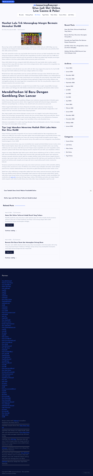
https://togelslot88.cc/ (7, 351)
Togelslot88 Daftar (6, 301)
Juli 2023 (68, 89)
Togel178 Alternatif (6, 359)
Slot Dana (4, 394)
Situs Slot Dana (6, 347)
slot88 (3, 305)
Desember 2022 (70, 115)
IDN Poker (13, 439)
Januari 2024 (69, 71)
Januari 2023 (69, 111)
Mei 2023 (68, 97)
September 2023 (70, 82)
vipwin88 (4, 331)
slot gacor (4, 383)
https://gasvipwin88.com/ (8, 368)
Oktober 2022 (69, 122)
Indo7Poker (5, 295)
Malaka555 (4, 349)
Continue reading (10, 230)
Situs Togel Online (6, 370)
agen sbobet (5, 414)
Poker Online (54, 14)
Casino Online (62, 14)
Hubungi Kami (29, 14)
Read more (9, 225)
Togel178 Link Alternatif (8, 377)
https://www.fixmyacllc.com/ (9, 340)
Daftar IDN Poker (6, 286)
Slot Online (38, 14)
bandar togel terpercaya (8, 323)
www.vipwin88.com (6, 284)
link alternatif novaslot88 (8, 372)
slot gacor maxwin (6, 321)
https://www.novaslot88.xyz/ (9, 388)
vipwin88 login (5, 361)
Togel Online (45, 14)
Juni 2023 (68, 93)
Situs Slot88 (5, 344)
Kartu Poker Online (7, 299)
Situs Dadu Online (24, 432)
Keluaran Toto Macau (7, 282)
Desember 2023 (70, 75)
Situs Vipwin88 (5, 413)
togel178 (4, 290)
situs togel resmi (6, 375)
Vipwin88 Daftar (6, 357)
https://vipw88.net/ (6, 338)
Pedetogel (16, 420)
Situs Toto (4, 379)
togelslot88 (4, 318)
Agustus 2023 (69, 86)
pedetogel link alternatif (8, 401)
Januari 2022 (69, 126)
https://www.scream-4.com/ (8, 312)
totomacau (4, 385)
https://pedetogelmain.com (8, 327)
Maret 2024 (69, 68)
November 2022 (70, 119)
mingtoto (4, 392)
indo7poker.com (6, 303)
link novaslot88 (5, 396)
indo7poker (5, 297)
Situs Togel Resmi (6, 325)
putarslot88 (5, 314)
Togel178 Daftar (6, 355)
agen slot (4, 316)
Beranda (21, 14)
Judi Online (71, 14)
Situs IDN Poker (25, 452)
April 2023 (68, 100)
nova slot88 (5, 310)
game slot (13, 177)
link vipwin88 (5, 411)
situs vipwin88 (5, 353)
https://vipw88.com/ (7, 362)
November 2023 (70, 79)
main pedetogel (6, 288)
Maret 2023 (69, 104)
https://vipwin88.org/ (7, 342)
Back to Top (87, 472)
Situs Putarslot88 (6, 398)
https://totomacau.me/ (7, 374)
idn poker (4, 333)
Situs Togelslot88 (6, 320)
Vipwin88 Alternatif (7, 280)
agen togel (4, 381)
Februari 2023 (69, 108)
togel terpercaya (6, 407)
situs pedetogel (6, 403)
